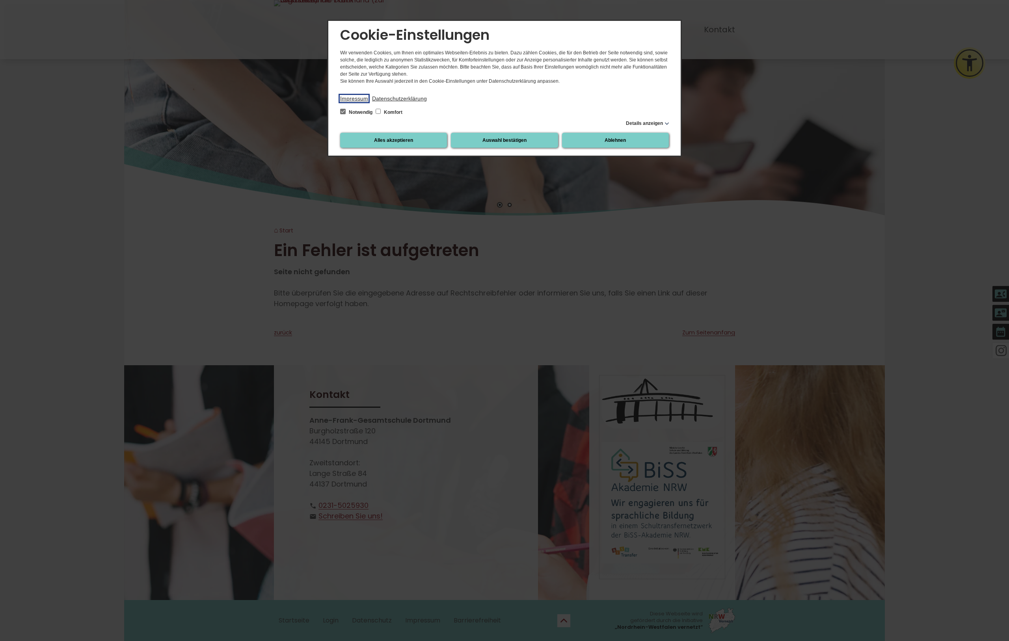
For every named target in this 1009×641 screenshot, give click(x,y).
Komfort (392, 112)
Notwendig (361, 112)
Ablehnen (615, 140)
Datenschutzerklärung (399, 98)
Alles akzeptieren (393, 140)
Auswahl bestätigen (504, 140)
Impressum (354, 98)
